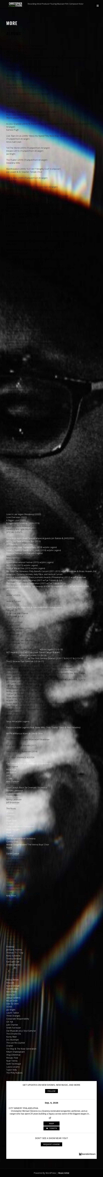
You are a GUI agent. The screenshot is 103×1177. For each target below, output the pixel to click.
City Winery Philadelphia (23, 1108)
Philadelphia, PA (18, 1105)
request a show (51, 1144)
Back (8, 1075)
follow (51, 1091)
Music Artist (63, 1173)
